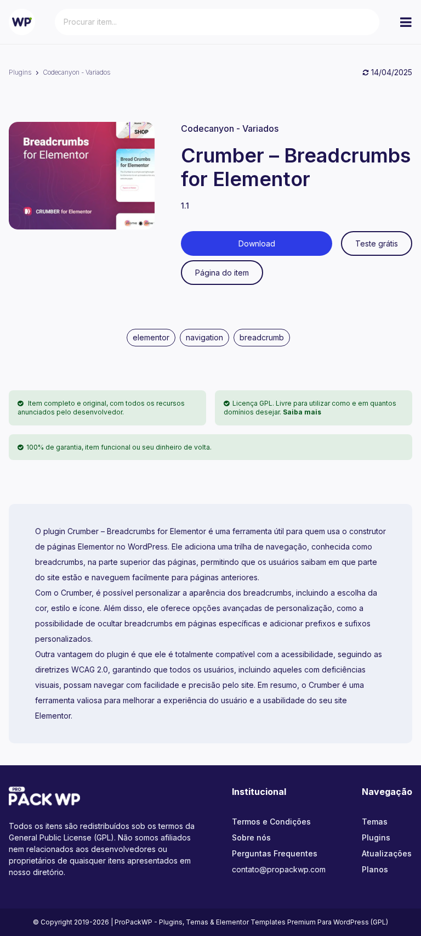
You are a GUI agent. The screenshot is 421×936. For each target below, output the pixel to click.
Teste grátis (376, 243)
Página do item (222, 272)
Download (256, 243)
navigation (204, 337)
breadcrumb (262, 337)
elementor (151, 337)
